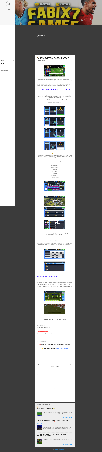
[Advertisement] (45, 18)
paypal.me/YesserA (62, 348)
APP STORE (54, 360)
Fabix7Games (41, 35)
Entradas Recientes (67, 417)
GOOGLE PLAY (54, 356)
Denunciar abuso (4, 66)
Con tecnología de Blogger (59, 449)
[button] (71, 57)
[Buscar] (81, 3)
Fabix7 (9, 9)
